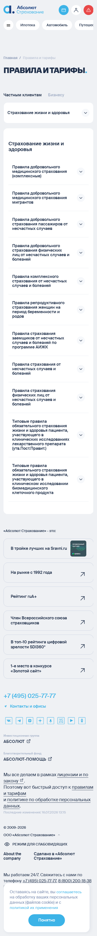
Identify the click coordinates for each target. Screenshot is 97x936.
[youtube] (71, 719)
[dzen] (40, 719)
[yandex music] (50, 719)
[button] (48, 113)
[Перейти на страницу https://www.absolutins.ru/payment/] (64, 10)
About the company (12, 856)
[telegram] (19, 719)
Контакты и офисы (28, 706)
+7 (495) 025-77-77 (29, 696)
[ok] (82, 719)
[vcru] (61, 719)
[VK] (8, 719)
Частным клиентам (22, 95)
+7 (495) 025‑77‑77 (39, 880)
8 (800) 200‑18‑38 (75, 880)
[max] (29, 719)
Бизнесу (56, 95)
